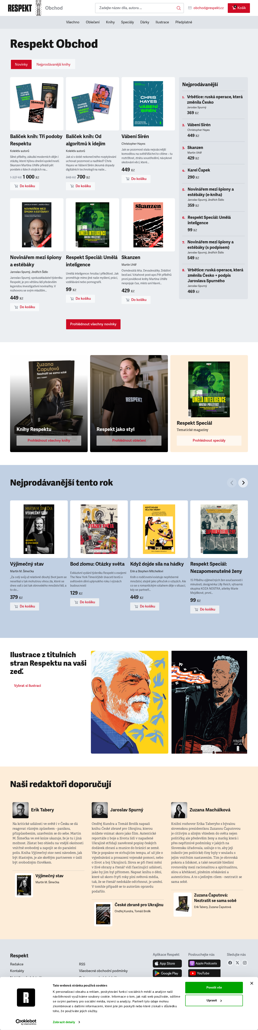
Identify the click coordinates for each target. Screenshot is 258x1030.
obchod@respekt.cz (209, 8)
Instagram (244, 963)
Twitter (237, 963)
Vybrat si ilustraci (27, 686)
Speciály (127, 22)
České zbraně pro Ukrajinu (139, 904)
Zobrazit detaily (64, 1022)
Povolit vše (214, 987)
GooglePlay (167, 973)
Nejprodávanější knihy (53, 64)
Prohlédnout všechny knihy (49, 440)
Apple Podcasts (204, 964)
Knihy (110, 22)
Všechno (72, 22)
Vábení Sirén (135, 136)
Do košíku (27, 186)
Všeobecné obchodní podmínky (103, 971)
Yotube (204, 973)
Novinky (21, 64)
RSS (82, 964)
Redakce (16, 964)
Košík (240, 7)
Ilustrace (162, 22)
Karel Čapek (199, 170)
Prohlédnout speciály (209, 440)
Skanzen (131, 257)
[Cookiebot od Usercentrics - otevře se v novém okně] (26, 1022)
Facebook (230, 963)
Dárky (144, 22)
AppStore (167, 964)
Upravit (212, 1000)
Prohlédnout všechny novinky (93, 324)
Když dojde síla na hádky (157, 564)
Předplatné (183, 22)
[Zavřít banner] (251, 983)
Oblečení (93, 22)
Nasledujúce (243, 483)
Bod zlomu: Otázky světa (97, 564)
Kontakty (17, 971)
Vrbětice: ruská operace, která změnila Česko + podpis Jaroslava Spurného (215, 275)
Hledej (179, 8)
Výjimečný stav (27, 564)
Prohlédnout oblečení (129, 440)
